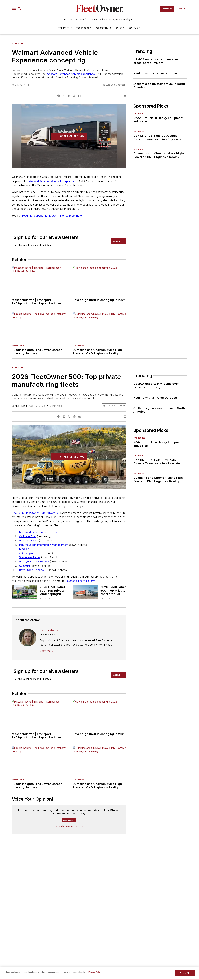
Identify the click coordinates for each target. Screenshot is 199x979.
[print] (125, 95)
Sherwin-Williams (29, 557)
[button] (14, 9)
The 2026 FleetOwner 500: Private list (36, 512)
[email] (79, 95)
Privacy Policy (94, 972)
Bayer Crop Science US (33, 569)
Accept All (184, 973)
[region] (99, 973)
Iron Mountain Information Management (43, 544)
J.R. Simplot (27, 553)
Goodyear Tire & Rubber (34, 561)
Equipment (134, 28)
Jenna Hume (19, 405)
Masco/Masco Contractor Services (40, 532)
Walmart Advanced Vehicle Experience (70, 73)
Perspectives (103, 28)
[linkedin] (63, 95)
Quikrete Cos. (27, 536)
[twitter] (69, 95)
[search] (19, 9)
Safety (120, 28)
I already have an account (69, 826)
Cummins (25, 565)
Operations (65, 28)
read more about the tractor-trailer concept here (52, 215)
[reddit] (74, 95)
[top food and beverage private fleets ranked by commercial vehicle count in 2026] (85, 592)
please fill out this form (81, 580)
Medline (24, 549)
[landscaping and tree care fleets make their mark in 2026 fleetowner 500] (24, 592)
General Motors (28, 540)
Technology (83, 28)
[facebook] (58, 95)
